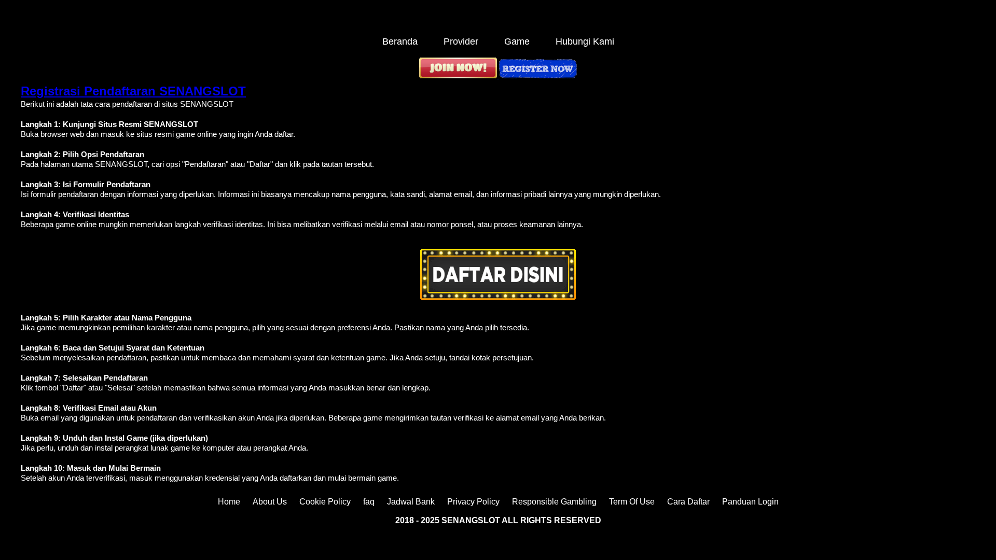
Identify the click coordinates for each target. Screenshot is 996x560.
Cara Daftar (688, 501)
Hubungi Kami (585, 41)
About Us (270, 501)
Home (229, 501)
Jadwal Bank (411, 501)
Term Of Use (632, 501)
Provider (461, 41)
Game (517, 41)
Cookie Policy (325, 501)
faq (369, 501)
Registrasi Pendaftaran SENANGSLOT (133, 91)
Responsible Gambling (554, 501)
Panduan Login (750, 501)
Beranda (400, 41)
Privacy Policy (473, 501)
